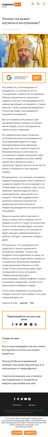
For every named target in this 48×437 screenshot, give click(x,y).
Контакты (17, 405)
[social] (12, 324)
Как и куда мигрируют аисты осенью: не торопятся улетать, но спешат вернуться (24, 350)
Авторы (32, 405)
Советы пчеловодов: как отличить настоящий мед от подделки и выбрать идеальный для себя (22, 379)
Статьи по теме (10, 338)
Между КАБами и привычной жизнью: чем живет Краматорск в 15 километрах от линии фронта (23, 365)
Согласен (17, 433)
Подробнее (30, 433)
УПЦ (32, 303)
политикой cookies (24, 427)
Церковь (24, 303)
